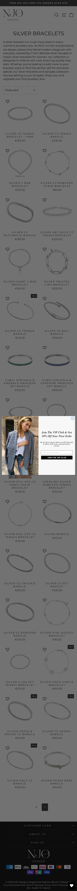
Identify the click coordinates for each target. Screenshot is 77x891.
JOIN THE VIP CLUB (56, 458)
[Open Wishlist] (71, 885)
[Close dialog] (72, 418)
